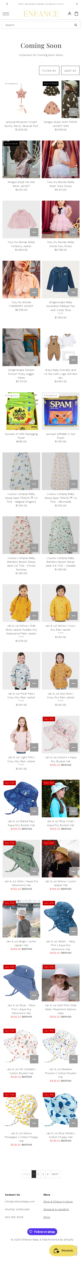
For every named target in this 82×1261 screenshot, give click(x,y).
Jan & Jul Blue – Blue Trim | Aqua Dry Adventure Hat (21, 1009)
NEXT (55, 1174)
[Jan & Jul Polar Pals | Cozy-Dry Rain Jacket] (21, 671)
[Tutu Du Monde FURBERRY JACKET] (21, 279)
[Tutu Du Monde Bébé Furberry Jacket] (21, 219)
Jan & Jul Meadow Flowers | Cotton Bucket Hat (60, 1073)
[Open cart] (76, 13)
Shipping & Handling (56, 1209)
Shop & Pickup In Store (58, 1201)
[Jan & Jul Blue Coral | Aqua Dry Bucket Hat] (61, 798)
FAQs (46, 1217)
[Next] (77, 4)
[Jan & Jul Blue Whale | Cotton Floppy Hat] (61, 1110)
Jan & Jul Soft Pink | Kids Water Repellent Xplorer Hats (60, 1009)
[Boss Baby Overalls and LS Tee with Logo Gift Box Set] (61, 347)
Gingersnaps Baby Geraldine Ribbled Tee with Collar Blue (60, 306)
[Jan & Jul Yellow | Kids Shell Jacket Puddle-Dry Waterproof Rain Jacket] (21, 603)
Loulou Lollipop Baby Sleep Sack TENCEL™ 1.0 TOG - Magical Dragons (21, 497)
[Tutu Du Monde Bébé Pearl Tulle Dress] (61, 159)
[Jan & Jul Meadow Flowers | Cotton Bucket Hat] (61, 1046)
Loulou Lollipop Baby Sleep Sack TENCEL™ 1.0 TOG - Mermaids (61, 497)
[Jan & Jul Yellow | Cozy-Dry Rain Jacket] (61, 603)
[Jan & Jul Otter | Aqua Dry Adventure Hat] (21, 858)
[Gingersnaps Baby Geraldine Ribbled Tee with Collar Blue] (61, 279)
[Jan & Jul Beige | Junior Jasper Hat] (21, 919)
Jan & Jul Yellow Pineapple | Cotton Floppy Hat (21, 1137)
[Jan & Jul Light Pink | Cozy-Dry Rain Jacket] (21, 734)
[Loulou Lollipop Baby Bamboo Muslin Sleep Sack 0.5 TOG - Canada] (61, 535)
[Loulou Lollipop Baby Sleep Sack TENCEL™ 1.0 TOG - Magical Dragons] (21, 471)
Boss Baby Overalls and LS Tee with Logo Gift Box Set (60, 373)
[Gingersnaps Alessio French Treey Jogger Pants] (21, 347)
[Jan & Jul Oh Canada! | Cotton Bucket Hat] (21, 1046)
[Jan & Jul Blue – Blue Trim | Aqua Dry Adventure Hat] (21, 982)
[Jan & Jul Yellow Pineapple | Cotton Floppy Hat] (21, 1110)
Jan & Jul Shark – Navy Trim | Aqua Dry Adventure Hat (61, 945)
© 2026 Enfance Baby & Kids (29, 1239)
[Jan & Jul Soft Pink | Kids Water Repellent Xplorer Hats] (61, 982)
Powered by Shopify (61, 1239)
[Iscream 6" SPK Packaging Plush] (21, 411)
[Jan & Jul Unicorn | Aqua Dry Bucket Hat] (61, 734)
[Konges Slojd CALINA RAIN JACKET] (21, 159)
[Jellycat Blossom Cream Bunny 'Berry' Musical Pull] (21, 99)
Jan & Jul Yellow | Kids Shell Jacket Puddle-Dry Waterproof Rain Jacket (21, 629)
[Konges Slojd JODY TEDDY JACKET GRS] (61, 99)
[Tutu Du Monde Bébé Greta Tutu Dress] (61, 219)
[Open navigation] (6, 13)
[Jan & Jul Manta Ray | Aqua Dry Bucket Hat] (21, 798)
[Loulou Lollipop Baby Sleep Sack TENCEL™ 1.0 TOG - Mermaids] (61, 471)
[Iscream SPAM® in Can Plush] (61, 411)
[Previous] (7, 4)
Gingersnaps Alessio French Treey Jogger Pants (21, 373)
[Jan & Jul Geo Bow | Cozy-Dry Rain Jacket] (61, 671)
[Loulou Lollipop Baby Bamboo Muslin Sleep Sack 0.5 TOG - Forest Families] (21, 535)
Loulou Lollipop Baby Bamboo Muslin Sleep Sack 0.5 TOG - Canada (61, 561)
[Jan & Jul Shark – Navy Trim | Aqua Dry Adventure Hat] (61, 919)
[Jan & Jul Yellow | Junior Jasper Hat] (61, 858)
